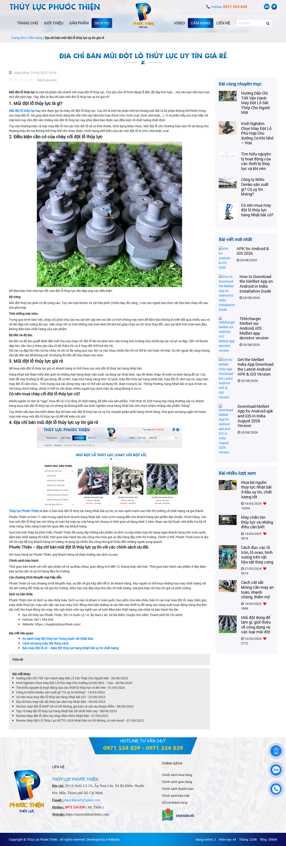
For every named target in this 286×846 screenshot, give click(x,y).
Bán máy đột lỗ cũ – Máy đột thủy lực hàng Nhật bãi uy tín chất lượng (70, 648)
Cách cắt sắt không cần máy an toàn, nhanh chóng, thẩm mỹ (257, 589)
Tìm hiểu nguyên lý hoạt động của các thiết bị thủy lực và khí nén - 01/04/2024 (70, 687)
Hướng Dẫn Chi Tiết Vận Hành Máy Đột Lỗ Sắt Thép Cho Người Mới (255, 102)
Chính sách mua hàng (177, 775)
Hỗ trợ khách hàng (174, 802)
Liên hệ (223, 23)
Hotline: (229, 7)
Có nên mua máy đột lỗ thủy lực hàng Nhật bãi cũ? (257, 209)
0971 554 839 (121, 747)
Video (179, 23)
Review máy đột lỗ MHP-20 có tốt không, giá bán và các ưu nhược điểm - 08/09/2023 (75, 706)
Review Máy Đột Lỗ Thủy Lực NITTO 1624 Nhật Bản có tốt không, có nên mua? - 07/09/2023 (80, 720)
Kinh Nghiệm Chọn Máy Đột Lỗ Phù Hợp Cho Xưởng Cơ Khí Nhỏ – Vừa (257, 133)
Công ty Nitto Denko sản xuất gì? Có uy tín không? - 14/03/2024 (60, 692)
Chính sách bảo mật (176, 795)
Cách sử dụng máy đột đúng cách (45, 643)
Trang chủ (27, 23)
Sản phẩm (79, 23)
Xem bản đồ (185, 816)
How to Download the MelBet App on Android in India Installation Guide (256, 284)
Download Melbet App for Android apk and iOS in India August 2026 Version (255, 416)
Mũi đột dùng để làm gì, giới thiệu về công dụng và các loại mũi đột (256, 625)
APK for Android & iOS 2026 (253, 251)
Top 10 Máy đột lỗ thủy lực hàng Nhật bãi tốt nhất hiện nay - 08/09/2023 (66, 711)
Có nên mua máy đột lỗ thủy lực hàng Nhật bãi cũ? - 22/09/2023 (60, 697)
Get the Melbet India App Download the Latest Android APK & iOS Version (255, 367)
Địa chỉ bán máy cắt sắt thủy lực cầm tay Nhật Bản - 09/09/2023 (60, 701)
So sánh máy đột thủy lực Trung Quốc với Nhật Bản (57, 638)
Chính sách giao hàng (177, 782)
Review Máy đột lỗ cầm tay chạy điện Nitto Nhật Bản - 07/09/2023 (62, 716)
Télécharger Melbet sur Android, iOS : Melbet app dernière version (254, 328)
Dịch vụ (102, 23)
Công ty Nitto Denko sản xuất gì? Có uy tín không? (255, 187)
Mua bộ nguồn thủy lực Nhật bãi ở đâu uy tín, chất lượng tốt (256, 490)
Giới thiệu (53, 23)
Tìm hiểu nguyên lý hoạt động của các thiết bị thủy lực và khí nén (256, 161)
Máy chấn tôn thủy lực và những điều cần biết (257, 521)
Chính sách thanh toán (177, 788)
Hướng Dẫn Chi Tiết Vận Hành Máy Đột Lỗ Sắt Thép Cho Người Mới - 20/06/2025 (72, 678)
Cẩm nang (200, 23)
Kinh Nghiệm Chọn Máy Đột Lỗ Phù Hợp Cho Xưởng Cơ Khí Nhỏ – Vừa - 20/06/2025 (74, 683)
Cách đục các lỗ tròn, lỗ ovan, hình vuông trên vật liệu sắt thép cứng (257, 555)
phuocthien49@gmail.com (81, 800)
